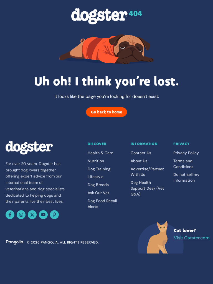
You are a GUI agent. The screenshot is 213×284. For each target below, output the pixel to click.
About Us (139, 160)
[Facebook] (10, 214)
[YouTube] (43, 214)
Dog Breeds (98, 184)
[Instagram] (21, 214)
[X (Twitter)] (32, 214)
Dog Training (99, 168)
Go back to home (106, 112)
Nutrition (96, 160)
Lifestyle (95, 176)
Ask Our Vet (98, 192)
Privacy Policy (186, 152)
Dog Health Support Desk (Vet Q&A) (147, 188)
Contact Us (141, 152)
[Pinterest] (54, 214)
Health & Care (100, 152)
